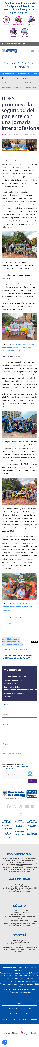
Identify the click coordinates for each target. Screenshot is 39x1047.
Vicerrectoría (23, 74)
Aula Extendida (19, 830)
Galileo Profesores (19, 821)
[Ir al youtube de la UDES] (25, 807)
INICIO (19, 1003)
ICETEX (7, 837)
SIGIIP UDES (19, 834)
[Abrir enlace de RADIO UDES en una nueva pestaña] (10, 1033)
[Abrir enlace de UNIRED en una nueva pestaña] (19, 1033)
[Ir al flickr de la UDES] (31, 807)
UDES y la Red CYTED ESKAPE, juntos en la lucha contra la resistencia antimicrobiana (18, 606)
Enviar (32, 781)
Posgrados (26, 871)
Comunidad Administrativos (12, 644)
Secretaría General (32, 825)
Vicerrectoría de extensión (21, 649)
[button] (4, 1042)
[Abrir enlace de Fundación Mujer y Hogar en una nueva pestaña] (28, 1033)
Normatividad (31, 830)
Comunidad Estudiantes (11, 642)
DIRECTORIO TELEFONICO (19, 1014)
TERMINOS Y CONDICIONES (19, 1009)
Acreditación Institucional (32, 833)
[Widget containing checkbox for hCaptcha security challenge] (18, 774)
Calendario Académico (7, 821)
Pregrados (15, 871)
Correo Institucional (32, 821)
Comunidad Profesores (10, 639)
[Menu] (32, 51)
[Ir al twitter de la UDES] (19, 807)
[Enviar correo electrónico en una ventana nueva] (19, 992)
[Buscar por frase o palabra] (36, 43)
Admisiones (7, 825)
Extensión (9, 74)
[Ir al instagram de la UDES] (13, 807)
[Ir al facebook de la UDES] (7, 807)
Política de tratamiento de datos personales (18, 767)
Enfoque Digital (8, 623)
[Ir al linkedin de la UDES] (19, 815)
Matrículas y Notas (7, 829)
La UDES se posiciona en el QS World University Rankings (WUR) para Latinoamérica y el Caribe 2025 (18, 347)
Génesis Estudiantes (19, 825)
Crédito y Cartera (7, 833)
